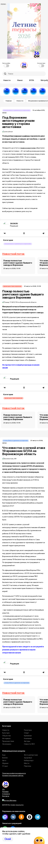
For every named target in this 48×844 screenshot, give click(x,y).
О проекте (6, 794)
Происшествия (8, 741)
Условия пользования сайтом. (13, 775)
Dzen (29, 817)
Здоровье (28, 758)
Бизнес (5, 758)
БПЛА (31, 80)
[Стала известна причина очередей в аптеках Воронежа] (6, 91)
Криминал (28, 736)
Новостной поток (13, 253)
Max (5, 817)
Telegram (37, 817)
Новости (6, 80)
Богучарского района (20, 136)
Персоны (27, 766)
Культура (5, 733)
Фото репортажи (31, 755)
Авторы (27, 741)
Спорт (26, 733)
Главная (8, 101)
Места (26, 763)
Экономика (6, 744)
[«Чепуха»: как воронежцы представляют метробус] (33, 91)
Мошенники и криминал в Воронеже (16, 110)
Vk (13, 817)
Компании (28, 738)
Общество (6, 736)
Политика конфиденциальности (14, 773)
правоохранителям (28, 148)
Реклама (5, 791)
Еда (3, 755)
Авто (4, 760)
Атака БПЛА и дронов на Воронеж (15, 440)
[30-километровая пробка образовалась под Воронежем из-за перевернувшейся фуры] (42, 91)
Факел (20, 80)
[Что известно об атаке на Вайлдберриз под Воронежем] (24, 91)
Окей (8, 839)
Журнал (5, 763)
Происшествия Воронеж (12, 286)
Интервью (6, 738)
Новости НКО (29, 744)
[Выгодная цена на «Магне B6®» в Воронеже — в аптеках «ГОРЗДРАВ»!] (15, 91)
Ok (21, 817)
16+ (3, 789)
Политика (28, 730)
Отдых (5, 766)
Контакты (5, 796)
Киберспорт (29, 760)
